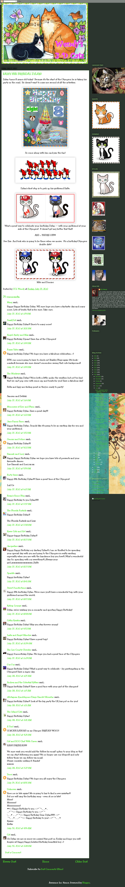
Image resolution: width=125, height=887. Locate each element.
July (97, 388)
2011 (95, 467)
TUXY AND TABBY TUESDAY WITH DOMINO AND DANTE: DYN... (100, 415)
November (98, 379)
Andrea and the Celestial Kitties (23, 682)
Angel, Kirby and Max (17, 334)
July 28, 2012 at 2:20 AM (19, 720)
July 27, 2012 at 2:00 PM (19, 328)
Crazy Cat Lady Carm (98, 492)
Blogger (86, 882)
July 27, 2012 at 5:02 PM (19, 447)
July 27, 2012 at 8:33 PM (19, 539)
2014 (95, 370)
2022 (95, 356)
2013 (95, 372)
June (97, 453)
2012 (95, 374)
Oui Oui (11, 664)
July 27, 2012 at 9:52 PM (19, 628)
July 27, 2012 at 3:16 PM (19, 400)
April (97, 457)
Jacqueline (12, 546)
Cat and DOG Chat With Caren (22, 741)
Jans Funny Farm (15, 421)
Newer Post (9, 861)
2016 (95, 365)
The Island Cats (14, 711)
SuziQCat (11, 320)
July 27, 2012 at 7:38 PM (19, 524)
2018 (95, 360)
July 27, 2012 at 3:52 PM (19, 432)
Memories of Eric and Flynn (21, 406)
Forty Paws (12, 474)
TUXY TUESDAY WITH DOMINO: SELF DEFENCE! (101, 448)
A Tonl (10, 726)
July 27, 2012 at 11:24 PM (19, 658)
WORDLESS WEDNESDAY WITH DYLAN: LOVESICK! (101, 443)
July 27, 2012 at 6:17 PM (19, 489)
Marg (9, 302)
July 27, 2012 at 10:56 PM (19, 643)
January (98, 464)
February (98, 462)
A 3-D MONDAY (99, 395)
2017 (95, 363)
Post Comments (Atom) (52, 869)
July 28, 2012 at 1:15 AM (19, 690)
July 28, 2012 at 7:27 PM (19, 768)
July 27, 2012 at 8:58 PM (19, 614)
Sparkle (11, 573)
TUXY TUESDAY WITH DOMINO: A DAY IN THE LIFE (101, 392)
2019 (95, 358)
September (99, 383)
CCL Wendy (103, 289)
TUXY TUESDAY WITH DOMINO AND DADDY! (101, 433)
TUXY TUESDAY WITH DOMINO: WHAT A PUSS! (101, 409)
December (98, 376)
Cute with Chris (96, 484)
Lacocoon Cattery (96, 481)
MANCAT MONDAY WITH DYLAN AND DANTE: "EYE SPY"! (101, 438)
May (97, 455)
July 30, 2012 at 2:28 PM (19, 846)
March (97, 459)
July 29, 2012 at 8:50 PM (19, 782)
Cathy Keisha (13, 620)
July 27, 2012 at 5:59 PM (19, 468)
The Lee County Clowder (19, 649)
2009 (95, 472)
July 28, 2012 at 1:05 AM (19, 676)
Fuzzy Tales (12, 349)
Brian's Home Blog (16, 495)
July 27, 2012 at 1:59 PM (19, 313)
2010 (95, 469)
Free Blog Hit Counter (96, 500)
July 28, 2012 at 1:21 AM (19, 705)
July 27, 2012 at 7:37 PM (19, 504)
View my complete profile (99, 310)
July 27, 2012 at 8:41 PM (19, 581)
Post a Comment (13, 852)
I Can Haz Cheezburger (98, 490)
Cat (8, 834)
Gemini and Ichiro (16, 439)
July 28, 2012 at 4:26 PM (19, 734)
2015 (95, 367)
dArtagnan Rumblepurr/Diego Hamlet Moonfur (30, 697)
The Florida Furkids (16, 510)
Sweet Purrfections (16, 587)
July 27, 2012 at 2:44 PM (19, 343)
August (98, 385)
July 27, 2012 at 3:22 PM (19, 415)
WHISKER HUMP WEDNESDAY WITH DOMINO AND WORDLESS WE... (101, 403)
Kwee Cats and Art (16, 531)
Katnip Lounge (14, 605)
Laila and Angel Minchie (19, 635)
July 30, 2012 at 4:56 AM (19, 828)
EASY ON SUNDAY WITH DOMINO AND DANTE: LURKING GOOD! (101, 427)
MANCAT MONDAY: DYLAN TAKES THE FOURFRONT (101, 421)
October (98, 381)
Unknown (11, 789)
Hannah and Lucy (15, 454)
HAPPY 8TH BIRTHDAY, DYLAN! (101, 398)
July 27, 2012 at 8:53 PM (19, 599)
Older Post (81, 861)
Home (45, 861)
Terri (9, 774)
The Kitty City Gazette (98, 487)
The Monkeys (13, 373)
